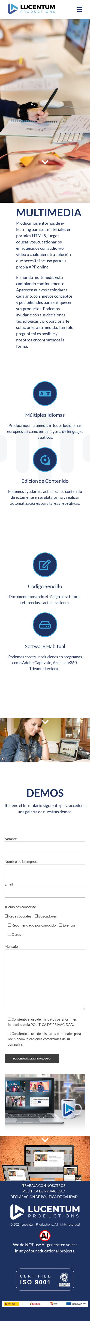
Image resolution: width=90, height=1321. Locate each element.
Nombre (11, 839)
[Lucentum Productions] (31, 8)
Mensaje (11, 946)
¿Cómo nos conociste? (21, 907)
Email (9, 884)
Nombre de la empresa (22, 861)
